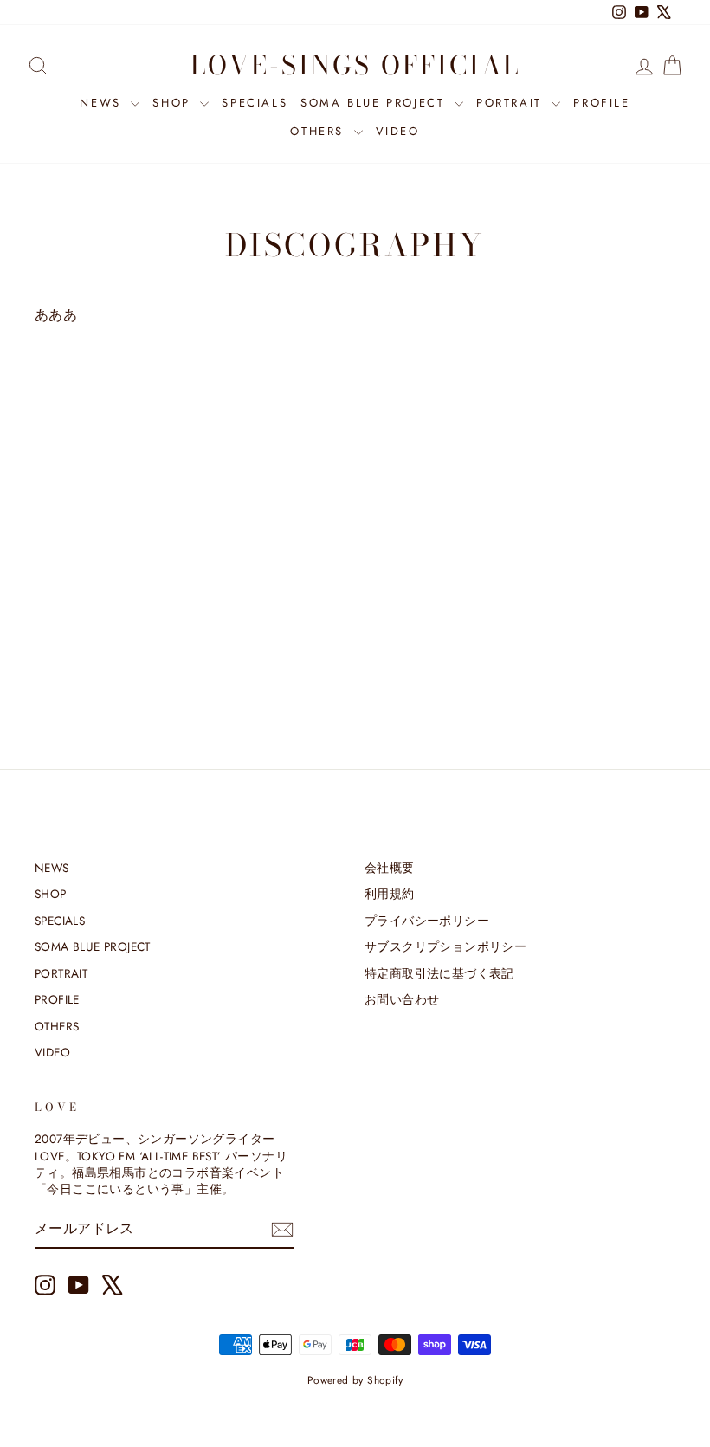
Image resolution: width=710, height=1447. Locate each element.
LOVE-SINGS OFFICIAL (355, 65)
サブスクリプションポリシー (445, 946)
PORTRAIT (511, 102)
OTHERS (319, 131)
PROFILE (601, 102)
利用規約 (390, 893)
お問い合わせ (402, 999)
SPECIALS (254, 102)
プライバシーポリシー (427, 920)
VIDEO (398, 131)
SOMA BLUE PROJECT (375, 102)
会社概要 (390, 867)
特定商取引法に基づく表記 (439, 973)
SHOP (174, 102)
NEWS (103, 102)
